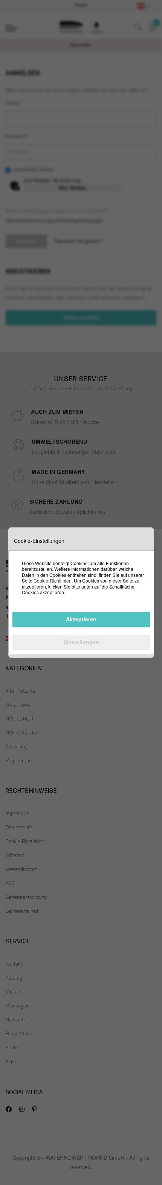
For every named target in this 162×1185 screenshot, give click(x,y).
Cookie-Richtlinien (53, 580)
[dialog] (81, 592)
